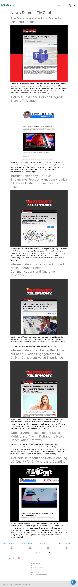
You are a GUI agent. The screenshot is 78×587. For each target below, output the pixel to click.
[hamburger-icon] (58, 5)
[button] (61, 3)
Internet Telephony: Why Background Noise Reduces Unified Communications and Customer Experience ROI (37, 269)
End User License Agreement (39, 574)
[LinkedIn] (14, 558)
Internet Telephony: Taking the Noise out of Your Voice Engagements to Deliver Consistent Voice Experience (37, 353)
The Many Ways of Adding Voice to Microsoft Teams (35, 20)
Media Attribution (36, 563)
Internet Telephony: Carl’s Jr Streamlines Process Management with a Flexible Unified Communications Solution (38, 181)
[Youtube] (19, 558)
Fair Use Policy (35, 572)
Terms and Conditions (37, 570)
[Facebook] (5, 558)
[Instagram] (23, 558)
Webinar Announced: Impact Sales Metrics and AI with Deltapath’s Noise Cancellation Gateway (37, 436)
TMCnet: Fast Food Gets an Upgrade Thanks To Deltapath (37, 98)
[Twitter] (10, 558)
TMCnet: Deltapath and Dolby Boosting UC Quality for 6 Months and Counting (38, 459)
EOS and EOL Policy (36, 567)
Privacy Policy (35, 565)
